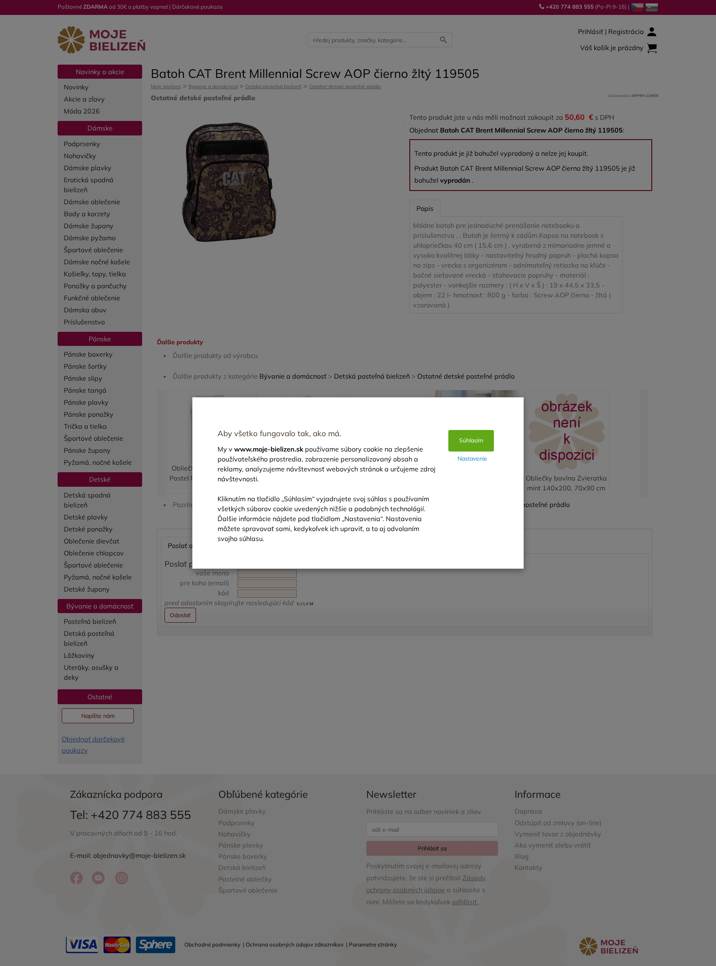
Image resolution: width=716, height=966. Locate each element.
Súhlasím (471, 440)
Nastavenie (472, 458)
